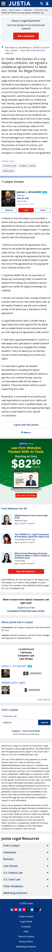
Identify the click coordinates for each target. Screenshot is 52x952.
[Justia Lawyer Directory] (40, 909)
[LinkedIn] (12, 909)
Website (9, 210)
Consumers (7, 627)
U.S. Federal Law (13, 872)
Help (26, 931)
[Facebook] (20, 909)
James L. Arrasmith (29, 192)
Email (42, 210)
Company (26, 926)
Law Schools (10, 866)
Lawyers (5, 635)
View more (44, 699)
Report (27, 432)
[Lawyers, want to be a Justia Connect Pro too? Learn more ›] (44, 192)
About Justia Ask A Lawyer (17, 622)
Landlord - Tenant (18, 50)
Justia (4, 10)
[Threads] (28, 909)
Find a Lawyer (9, 709)
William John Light (13, 682)
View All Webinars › (26, 571)
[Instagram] (24, 909)
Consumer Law (41, 10)
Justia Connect (26, 916)
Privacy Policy (26, 941)
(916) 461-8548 (23, 198)
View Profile (22, 201)
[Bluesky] (32, 909)
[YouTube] (16, 909)
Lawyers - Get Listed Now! (26, 730)
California (27, 10)
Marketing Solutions (15, 893)
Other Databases (13, 886)
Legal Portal (26, 921)
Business (8, 859)
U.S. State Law (11, 879)
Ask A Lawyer (15, 10)
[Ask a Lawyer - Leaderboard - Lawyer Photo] (5, 673)
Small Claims (36, 50)
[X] (36, 909)
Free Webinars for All (14, 508)
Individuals (9, 852)
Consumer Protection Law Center (26, 610)
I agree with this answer (26, 424)
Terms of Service (26, 936)
